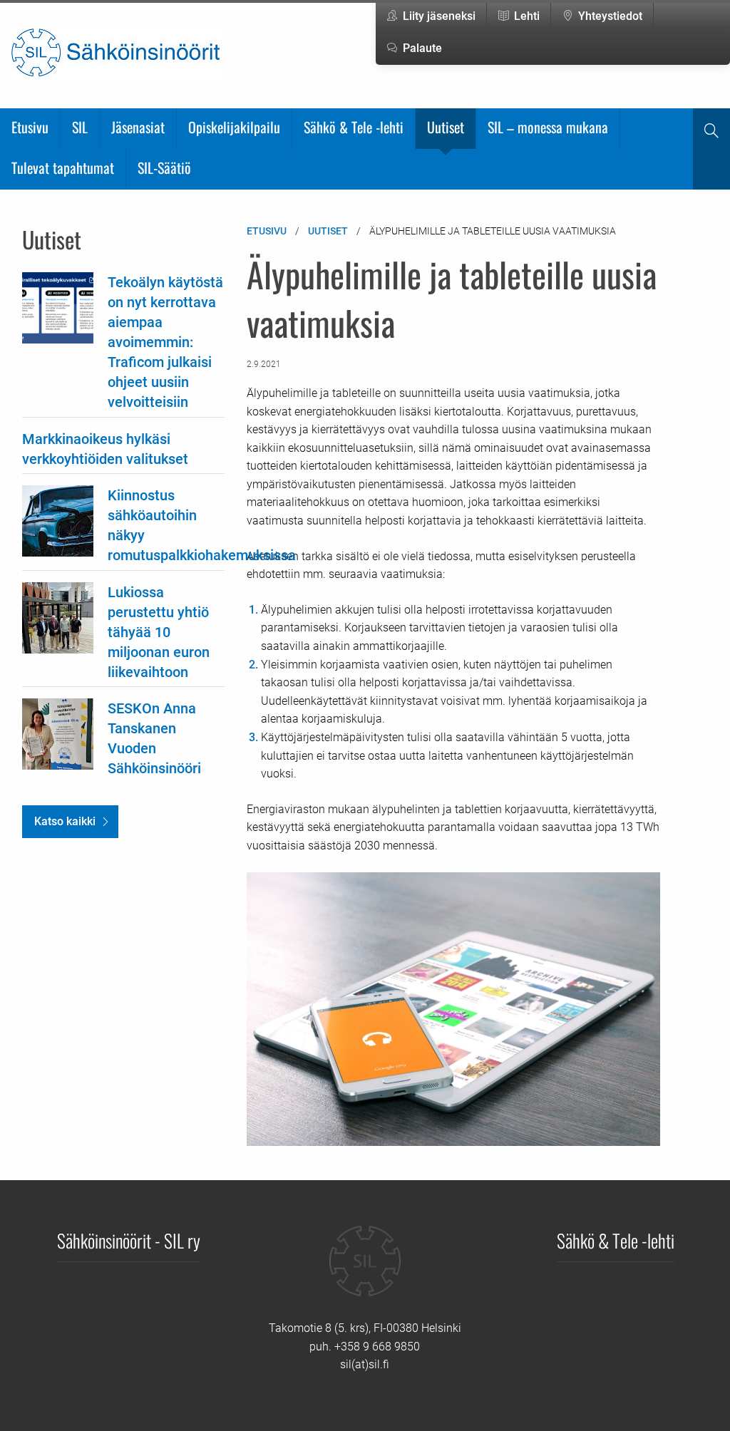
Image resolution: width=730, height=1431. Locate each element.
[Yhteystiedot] (365, 1271)
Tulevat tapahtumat (62, 167)
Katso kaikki (65, 821)
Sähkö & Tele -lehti (353, 127)
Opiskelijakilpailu (234, 127)
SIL (80, 127)
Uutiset (445, 127)
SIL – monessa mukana (548, 127)
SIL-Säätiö (164, 167)
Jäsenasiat (138, 127)
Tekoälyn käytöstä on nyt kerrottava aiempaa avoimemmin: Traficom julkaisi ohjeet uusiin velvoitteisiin (165, 342)
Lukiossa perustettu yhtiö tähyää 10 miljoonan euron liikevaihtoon (159, 632)
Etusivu (29, 127)
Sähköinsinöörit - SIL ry (128, 1240)
